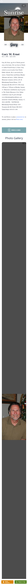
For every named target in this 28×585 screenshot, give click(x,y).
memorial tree (21, 117)
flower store (19, 119)
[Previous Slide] (3, 417)
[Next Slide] (24, 417)
